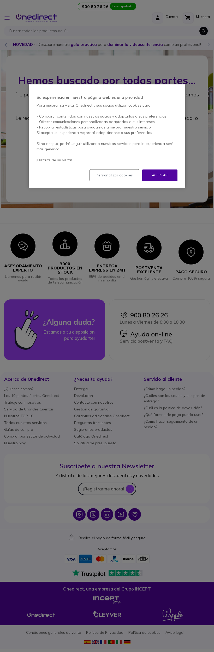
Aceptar (160, 175)
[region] (107, 136)
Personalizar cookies (114, 175)
